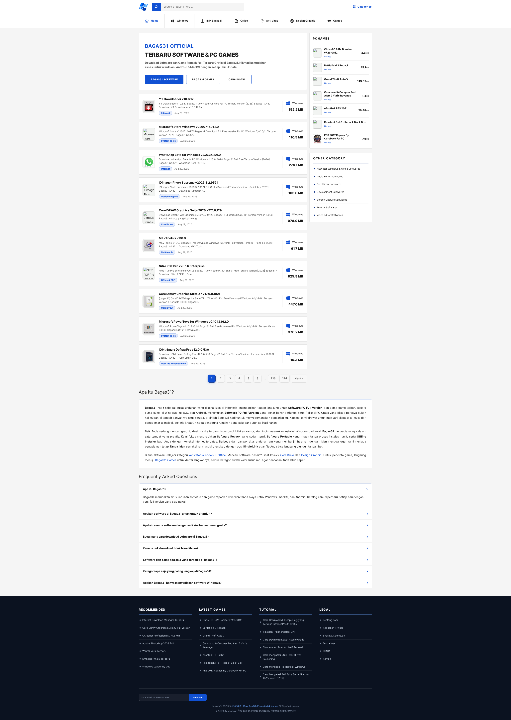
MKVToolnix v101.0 (172, 238)
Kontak (327, 658)
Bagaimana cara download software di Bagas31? (255, 536)
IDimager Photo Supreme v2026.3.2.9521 (188, 182)
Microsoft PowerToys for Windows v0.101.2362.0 (194, 321)
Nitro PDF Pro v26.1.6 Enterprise (182, 266)
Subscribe (197, 697)
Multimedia (167, 252)
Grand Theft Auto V (213, 635)
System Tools (168, 140)
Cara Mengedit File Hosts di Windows (284, 666)
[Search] (156, 7)
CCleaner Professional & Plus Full (161, 635)
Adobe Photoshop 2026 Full (158, 643)
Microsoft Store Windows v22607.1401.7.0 (189, 127)
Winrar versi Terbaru (154, 650)
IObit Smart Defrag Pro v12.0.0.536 (184, 349)
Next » (299, 378)
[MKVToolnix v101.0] (223, 245)
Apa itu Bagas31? (256, 489)
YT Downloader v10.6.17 (176, 99)
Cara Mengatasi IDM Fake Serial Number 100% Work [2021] (286, 676)
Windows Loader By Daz (156, 666)
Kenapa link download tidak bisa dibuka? (255, 548)
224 (284, 378)
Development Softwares (330, 191)
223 (273, 378)
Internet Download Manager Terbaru (163, 620)
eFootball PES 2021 (214, 654)
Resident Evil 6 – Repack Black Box (222, 662)
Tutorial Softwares (327, 207)
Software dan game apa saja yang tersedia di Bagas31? (255, 559)
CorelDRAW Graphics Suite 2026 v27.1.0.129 (190, 210)
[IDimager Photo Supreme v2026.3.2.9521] (223, 190)
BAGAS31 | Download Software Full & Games (255, 706)
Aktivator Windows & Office (207, 455)
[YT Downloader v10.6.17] (223, 106)
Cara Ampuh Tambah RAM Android (283, 647)
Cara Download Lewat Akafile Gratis (283, 639)
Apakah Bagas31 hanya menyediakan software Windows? (255, 582)
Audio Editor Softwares (330, 176)
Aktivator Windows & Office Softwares (338, 168)
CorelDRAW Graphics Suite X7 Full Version (166, 627)
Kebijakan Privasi (333, 627)
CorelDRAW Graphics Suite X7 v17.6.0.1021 (189, 294)
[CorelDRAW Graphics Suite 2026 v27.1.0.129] (223, 217)
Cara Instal (237, 79)
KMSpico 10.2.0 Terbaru (156, 658)
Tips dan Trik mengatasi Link (279, 631)
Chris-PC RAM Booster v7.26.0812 (222, 620)
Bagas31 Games (203, 79)
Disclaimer (329, 643)
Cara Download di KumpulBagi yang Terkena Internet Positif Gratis (283, 622)
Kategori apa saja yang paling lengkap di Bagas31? (255, 571)
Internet (165, 113)
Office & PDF (168, 280)
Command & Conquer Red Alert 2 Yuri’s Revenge (225, 645)
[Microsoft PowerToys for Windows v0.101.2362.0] (223, 329)
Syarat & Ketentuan (334, 635)
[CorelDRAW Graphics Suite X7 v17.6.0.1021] (223, 301)
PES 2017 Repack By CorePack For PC (225, 670)
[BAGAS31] (143, 7)
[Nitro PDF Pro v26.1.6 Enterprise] (223, 273)
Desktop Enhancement (173, 363)
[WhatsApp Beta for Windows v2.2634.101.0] (223, 162)
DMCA (326, 650)
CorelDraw (167, 224)
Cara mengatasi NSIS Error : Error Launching (282, 656)
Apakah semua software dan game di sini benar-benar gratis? (255, 525)
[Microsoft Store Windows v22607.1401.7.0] (223, 134)
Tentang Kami (331, 620)
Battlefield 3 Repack (214, 627)
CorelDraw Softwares (329, 184)
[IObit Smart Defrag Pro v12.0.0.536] (223, 357)
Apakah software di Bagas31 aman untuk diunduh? (255, 513)
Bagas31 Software (164, 79)
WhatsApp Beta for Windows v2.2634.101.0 (190, 155)
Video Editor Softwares (330, 215)
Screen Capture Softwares (332, 199)
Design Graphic (169, 196)
